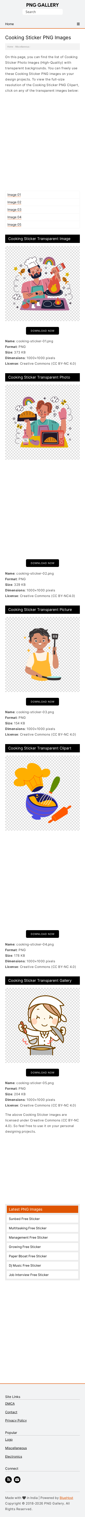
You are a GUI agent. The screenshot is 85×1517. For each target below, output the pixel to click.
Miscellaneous (22, 46)
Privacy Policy (16, 1420)
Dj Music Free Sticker (25, 1265)
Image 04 (14, 217)
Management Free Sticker (28, 1237)
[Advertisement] (42, 142)
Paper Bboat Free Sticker (28, 1256)
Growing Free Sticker (25, 1247)
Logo (9, 1439)
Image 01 (14, 195)
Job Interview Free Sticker (29, 1275)
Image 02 (14, 202)
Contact (11, 1412)
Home (10, 46)
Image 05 (14, 225)
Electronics (13, 1457)
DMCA (10, 1404)
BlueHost (66, 1498)
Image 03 (14, 210)
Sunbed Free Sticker (24, 1219)
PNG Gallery (42, 5)
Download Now (42, 330)
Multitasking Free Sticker (28, 1228)
